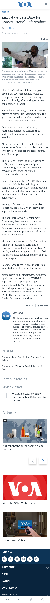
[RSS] (29, 559)
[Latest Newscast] (7, 599)
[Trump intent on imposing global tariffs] (25, 431)
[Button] (44, 39)
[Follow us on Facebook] (4, 559)
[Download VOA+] (25, 524)
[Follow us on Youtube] (17, 559)
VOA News (9, 28)
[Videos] (19, 599)
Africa (5, 12)
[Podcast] (36, 559)
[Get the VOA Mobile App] (25, 487)
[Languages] (31, 599)
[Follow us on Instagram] (23, 559)
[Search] (42, 599)
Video (7, 413)
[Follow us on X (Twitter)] (10, 559)
